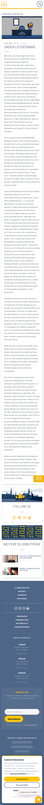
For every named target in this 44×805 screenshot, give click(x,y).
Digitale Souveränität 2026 (22, 742)
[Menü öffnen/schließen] (40, 4)
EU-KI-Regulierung (22, 751)
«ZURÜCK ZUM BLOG (12, 14)
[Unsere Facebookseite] (14, 518)
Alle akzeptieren (22, 779)
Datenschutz (17, 796)
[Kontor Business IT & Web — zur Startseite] (4, 4)
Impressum (27, 796)
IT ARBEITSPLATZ (22, 588)
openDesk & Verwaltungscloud (22, 747)
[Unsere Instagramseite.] (19, 518)
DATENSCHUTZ (22, 623)
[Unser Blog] (29, 518)
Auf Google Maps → (22, 653)
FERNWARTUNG (22, 620)
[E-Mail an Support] (38, 478)
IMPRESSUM (22, 599)
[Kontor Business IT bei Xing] (24, 607)
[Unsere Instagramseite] (20, 607)
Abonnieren (14, 718)
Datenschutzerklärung (18, 774)
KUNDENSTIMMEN (22, 627)
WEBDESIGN (22, 616)
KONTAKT (22, 591)
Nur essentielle (22, 785)
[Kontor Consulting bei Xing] (24, 518)
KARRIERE (22, 595)
